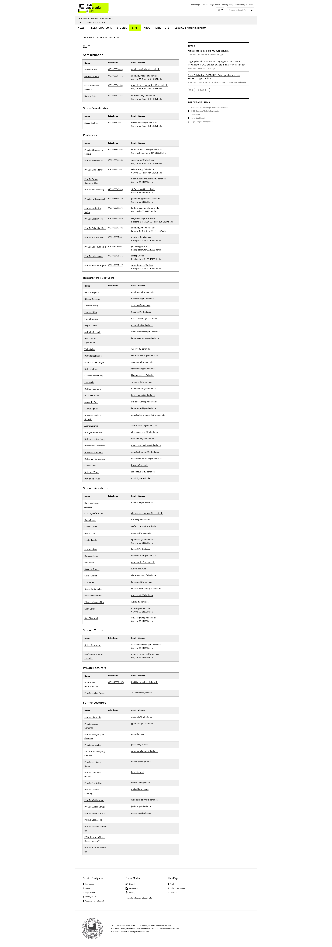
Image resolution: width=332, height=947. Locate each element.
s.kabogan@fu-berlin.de (142, 362)
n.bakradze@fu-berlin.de (142, 298)
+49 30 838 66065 (115, 160)
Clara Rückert (90, 575)
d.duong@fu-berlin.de (141, 532)
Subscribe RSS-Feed (178, 888)
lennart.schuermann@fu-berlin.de (146, 458)
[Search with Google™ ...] (251, 10)
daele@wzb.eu (137, 734)
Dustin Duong (90, 533)
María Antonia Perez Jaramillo (93, 656)
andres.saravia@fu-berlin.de (144, 425)
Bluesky (132, 892)
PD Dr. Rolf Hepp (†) (93, 820)
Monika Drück (90, 69)
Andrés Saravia (91, 425)
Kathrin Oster (90, 96)
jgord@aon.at (137, 772)
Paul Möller (89, 562)
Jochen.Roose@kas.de (141, 692)
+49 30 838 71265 (115, 95)
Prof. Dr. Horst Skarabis (94, 813)
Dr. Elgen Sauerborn (93, 432)
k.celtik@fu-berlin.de (140, 608)
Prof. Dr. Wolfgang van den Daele (94, 736)
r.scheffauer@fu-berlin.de (142, 438)
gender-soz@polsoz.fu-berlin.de (145, 69)
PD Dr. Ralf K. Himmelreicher (91, 684)
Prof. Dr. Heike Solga (93, 256)
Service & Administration (190, 27)
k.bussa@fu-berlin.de (140, 519)
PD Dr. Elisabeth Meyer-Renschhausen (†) (94, 839)
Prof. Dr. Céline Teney (93, 169)
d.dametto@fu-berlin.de (142, 325)
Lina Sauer (89, 582)
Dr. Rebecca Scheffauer (94, 439)
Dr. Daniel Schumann (93, 452)
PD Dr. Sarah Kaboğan (94, 362)
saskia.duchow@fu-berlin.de (144, 122)
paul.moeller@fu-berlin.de (143, 562)
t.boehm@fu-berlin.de (141, 311)
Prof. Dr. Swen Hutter (93, 160)
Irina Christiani (91, 318)
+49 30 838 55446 (115, 218)
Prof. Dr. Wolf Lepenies (94, 800)
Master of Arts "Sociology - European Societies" (209, 107)
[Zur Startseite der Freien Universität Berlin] (97, 8)
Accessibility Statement (244, 4)
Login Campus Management (202, 121)
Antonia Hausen (91, 76)
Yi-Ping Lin (89, 382)
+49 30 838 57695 (115, 149)
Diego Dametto (91, 325)
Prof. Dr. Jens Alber (92, 744)
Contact (205, 4)
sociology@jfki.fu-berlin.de (143, 227)
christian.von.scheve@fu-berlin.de (146, 149)
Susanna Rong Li (91, 569)
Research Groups (101, 27)
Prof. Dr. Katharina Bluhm (92, 210)
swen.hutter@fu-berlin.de (142, 160)
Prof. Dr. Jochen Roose (94, 693)
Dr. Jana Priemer (91, 395)
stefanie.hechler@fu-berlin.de (144, 355)
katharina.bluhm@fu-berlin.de (145, 207)
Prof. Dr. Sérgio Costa (93, 218)
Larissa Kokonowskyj (93, 375)
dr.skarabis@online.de (141, 813)
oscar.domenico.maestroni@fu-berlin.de (149, 85)
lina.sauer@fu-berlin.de (141, 581)
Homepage (195, 4)
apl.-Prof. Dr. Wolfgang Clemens (94, 753)
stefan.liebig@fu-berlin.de (143, 189)
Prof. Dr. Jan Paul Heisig (95, 246)
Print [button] (172, 884)
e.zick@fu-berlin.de (139, 601)
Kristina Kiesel (90, 549)
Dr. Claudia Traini (92, 478)
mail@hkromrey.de (139, 789)
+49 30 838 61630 (115, 85)
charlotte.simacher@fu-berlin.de (146, 588)
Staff (135, 27)
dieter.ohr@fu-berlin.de (141, 716)
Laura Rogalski (91, 408)
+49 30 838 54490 (115, 69)
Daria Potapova (91, 292)
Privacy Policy (227, 4)
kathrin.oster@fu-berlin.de (143, 95)
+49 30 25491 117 (115, 265)
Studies (122, 27)
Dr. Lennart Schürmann (94, 458)
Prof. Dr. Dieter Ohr (92, 717)
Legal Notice (215, 4)
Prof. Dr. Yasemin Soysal (95, 265)
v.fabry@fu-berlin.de (140, 348)
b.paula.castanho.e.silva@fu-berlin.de (148, 178)
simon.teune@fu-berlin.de (143, 471)
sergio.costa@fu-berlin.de (143, 218)
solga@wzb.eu (137, 255)
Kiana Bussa (90, 520)
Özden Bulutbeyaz (92, 645)
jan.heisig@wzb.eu (139, 246)
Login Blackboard (198, 118)
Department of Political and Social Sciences (95, 18)
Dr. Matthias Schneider (94, 445)
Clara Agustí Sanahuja (94, 513)
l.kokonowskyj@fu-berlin (142, 375)
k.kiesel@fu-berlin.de (140, 548)
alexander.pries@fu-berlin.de (144, 401)
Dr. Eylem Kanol (91, 369)
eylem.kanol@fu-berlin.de (142, 368)
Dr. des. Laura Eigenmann (90, 340)
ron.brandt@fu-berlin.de (142, 595)
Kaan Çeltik (89, 608)
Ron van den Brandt (93, 595)
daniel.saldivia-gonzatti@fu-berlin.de (148, 414)
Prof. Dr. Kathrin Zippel (94, 198)
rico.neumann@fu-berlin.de (143, 388)
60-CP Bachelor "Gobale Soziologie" (205, 111)
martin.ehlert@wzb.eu (141, 237)
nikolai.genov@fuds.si (141, 761)
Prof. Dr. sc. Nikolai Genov (92, 764)
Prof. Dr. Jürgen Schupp (95, 806)
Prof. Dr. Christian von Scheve (94, 151)
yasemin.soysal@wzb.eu (142, 265)
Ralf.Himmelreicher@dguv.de (144, 682)
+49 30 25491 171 (115, 255)
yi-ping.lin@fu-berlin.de (141, 381)
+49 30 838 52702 (115, 227)
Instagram (133, 888)
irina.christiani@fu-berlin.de (144, 318)
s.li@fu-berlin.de (138, 568)
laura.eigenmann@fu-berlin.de (145, 338)
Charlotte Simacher (93, 588)
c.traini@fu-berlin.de (140, 478)
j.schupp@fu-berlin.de (141, 806)
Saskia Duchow (91, 122)
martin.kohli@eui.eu (140, 782)
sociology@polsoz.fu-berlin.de (144, 75)
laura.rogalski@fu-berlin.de (143, 408)
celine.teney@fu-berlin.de (142, 169)
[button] (220, 10)
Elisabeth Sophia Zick (94, 602)
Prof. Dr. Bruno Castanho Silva (91, 181)
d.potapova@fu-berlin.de (142, 292)
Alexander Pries (91, 402)
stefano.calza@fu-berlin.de (143, 526)
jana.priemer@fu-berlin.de (143, 395)
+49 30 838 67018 (115, 189)
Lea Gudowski (90, 539)
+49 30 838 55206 (115, 207)
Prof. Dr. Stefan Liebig (94, 189)
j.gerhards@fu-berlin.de (142, 723)
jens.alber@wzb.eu (139, 744)
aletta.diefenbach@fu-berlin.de (145, 331)
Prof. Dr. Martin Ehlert (94, 237)
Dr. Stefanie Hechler (93, 355)
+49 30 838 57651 (115, 75)
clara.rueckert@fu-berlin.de (143, 575)
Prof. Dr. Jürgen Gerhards (91, 725)
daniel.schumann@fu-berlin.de (145, 451)
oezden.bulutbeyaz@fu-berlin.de (146, 644)
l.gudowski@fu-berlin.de (142, 539)
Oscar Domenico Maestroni (91, 87)
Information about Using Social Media (139, 898)
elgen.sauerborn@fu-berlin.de (144, 432)
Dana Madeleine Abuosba (91, 505)
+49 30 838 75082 (115, 122)
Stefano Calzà (90, 526)
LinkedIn (132, 884)
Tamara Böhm (90, 312)
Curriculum (195, 114)
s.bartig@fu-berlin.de (140, 305)
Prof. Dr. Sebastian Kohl (95, 228)
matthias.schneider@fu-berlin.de (146, 445)
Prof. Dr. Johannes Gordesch (92, 774)
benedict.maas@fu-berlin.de (144, 555)
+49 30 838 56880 (115, 198)
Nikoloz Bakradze (92, 299)
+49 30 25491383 (115, 246)
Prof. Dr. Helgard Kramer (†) (95, 828)
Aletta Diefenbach (92, 332)
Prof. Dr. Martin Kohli (93, 783)
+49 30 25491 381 (115, 237)
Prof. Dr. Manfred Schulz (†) (95, 849)
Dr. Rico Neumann (92, 388)
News (81, 27)
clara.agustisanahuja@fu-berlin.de (147, 513)
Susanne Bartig (91, 305)
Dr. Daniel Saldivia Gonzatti (92, 417)
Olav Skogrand (91, 618)
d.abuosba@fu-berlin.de (142, 502)
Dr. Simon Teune (91, 472)
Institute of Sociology (91, 22)
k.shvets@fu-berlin (139, 465)
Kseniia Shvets (91, 465)
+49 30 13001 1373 (116, 682)
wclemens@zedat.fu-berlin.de (144, 751)
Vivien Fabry (89, 349)
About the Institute (156, 27)
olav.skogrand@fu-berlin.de (143, 617)
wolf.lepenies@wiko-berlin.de (144, 799)
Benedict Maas (91, 555)
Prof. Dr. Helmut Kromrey (91, 791)
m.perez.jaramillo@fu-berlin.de (145, 654)
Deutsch (173, 892)
